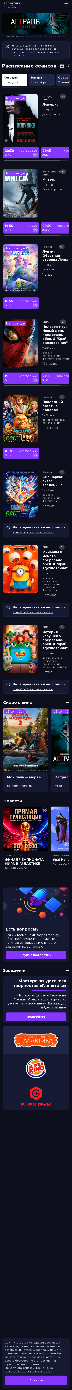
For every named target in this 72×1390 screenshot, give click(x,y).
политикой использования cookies (28, 1371)
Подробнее (36, 1016)
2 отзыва (48, 506)
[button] (16, 24)
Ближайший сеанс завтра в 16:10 (33, 689)
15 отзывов (49, 364)
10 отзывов (50, 428)
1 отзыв (47, 274)
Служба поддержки (36, 955)
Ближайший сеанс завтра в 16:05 (33, 612)
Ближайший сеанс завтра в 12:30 (33, 532)
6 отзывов (49, 595)
